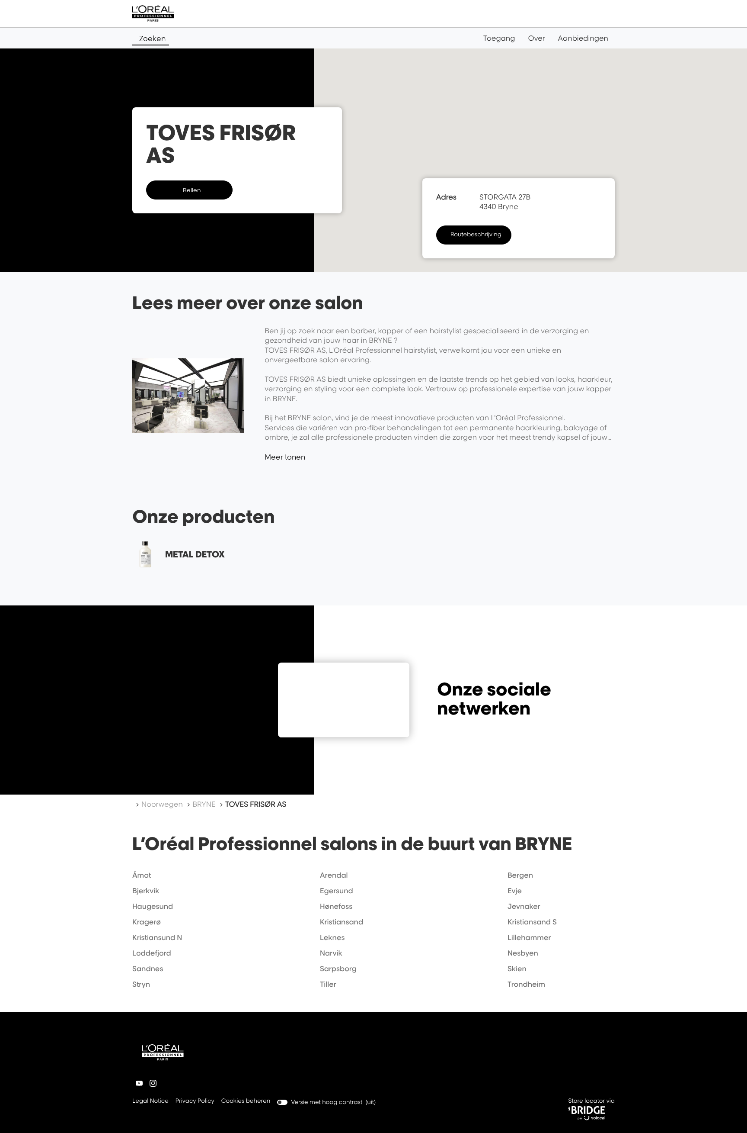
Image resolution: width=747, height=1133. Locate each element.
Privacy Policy (195, 1101)
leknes (332, 937)
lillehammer (529, 937)
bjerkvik (146, 890)
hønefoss (336, 906)
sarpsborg (338, 968)
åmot (141, 875)
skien (517, 968)
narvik (331, 953)
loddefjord (151, 953)
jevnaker (524, 906)
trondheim (526, 984)
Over (536, 38)
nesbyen (523, 953)
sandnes (147, 968)
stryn (141, 984)
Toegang (499, 38)
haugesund (152, 906)
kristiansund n (157, 937)
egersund (336, 890)
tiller (328, 984)
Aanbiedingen (583, 38)
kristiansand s (532, 921)
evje (515, 890)
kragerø (146, 921)
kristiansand (341, 921)
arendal (334, 875)
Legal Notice (150, 1101)
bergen (520, 875)
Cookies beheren (246, 1101)
